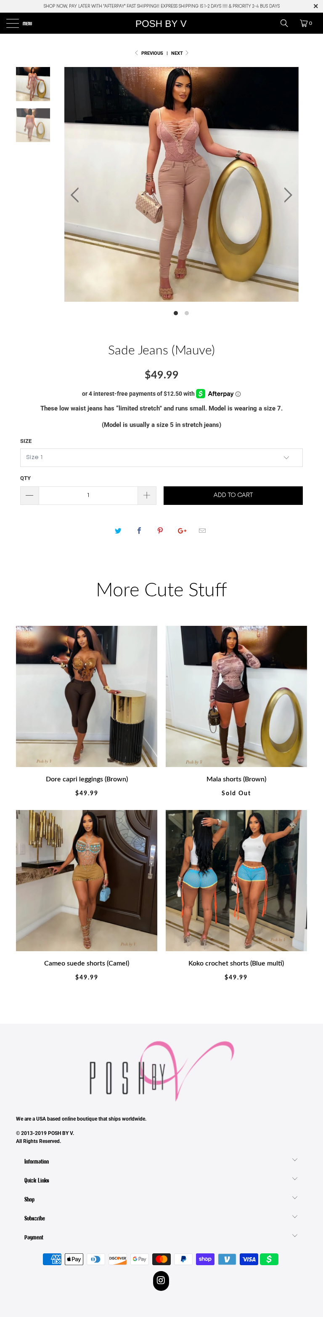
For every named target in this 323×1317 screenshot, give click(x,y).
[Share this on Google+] (181, 531)
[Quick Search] (287, 23)
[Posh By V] (161, 23)
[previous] (77, 195)
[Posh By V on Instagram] (161, 1280)
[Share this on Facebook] (139, 531)
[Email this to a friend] (202, 531)
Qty (25, 478)
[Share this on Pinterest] (160, 531)
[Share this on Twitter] (118, 531)
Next (177, 53)
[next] (286, 195)
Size (26, 441)
